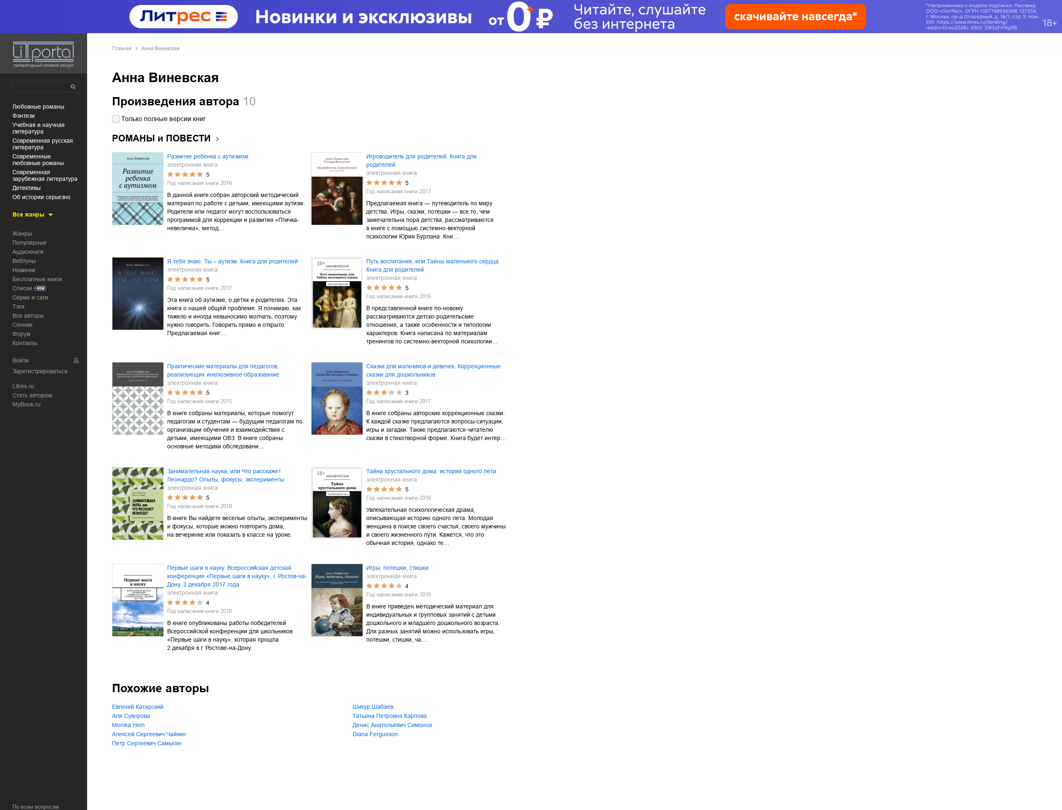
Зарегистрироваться (40, 371)
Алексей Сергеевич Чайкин (149, 734)
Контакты (24, 343)
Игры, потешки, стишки (397, 567)
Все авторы (28, 315)
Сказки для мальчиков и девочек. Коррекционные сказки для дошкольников (433, 370)
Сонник (22, 324)
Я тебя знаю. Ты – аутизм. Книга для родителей (232, 261)
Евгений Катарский (137, 706)
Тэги (18, 306)
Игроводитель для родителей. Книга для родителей (421, 160)
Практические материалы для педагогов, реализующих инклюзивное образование (223, 370)
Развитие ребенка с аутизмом (207, 156)
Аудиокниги (28, 251)
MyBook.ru (26, 404)
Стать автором (32, 395)
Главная (122, 48)
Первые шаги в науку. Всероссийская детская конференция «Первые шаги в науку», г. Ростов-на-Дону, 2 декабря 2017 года (237, 576)
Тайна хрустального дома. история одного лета (431, 471)
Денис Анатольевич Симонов (392, 725)
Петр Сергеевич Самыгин (147, 743)
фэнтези (23, 115)
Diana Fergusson (375, 734)
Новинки (23, 270)
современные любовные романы (38, 159)
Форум (21, 334)
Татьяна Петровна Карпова (390, 716)
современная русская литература (42, 144)
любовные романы (38, 106)
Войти (20, 360)
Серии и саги (30, 297)
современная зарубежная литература (45, 175)
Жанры (22, 233)
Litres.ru (23, 386)
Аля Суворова (131, 716)
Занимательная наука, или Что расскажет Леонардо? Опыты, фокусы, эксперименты (225, 475)
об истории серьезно (41, 197)
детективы (26, 188)
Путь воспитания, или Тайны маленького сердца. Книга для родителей (433, 265)
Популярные (29, 242)
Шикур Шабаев (373, 706)
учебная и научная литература (38, 128)
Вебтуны (24, 261)
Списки (22, 288)
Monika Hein (128, 725)
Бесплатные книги (37, 279)
